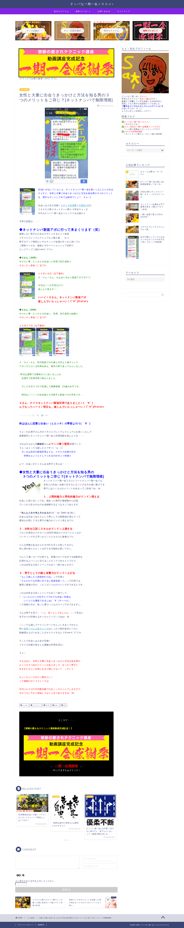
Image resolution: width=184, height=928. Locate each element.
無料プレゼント (83, 11)
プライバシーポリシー (25, 925)
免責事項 (41, 925)
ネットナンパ (36, 705)
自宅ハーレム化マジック (36, 629)
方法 (64, 705)
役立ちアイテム (61, 11)
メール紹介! (24, 89)
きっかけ (25, 705)
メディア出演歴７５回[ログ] (75, 205)
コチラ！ (148, 111)
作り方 (47, 705)
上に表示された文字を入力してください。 (35, 881)
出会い (56, 705)
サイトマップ (123, 11)
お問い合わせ (104, 11)
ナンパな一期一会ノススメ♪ (92, 4)
